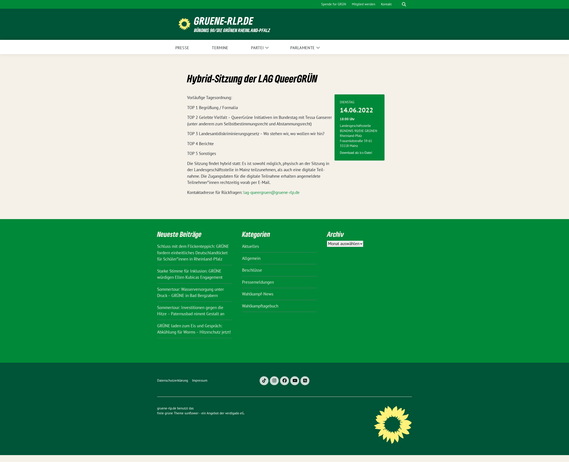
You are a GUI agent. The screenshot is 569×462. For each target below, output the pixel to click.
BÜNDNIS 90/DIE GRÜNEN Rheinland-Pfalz (232, 30)
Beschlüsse (252, 270)
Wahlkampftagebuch (260, 306)
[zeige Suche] (404, 4)
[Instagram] (274, 380)
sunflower (191, 413)
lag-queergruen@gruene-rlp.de (271, 192)
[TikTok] (264, 380)
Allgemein (251, 258)
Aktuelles (250, 246)
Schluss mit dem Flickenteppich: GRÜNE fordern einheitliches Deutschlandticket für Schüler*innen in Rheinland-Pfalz (193, 253)
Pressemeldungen (258, 282)
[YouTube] (294, 380)
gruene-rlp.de (223, 21)
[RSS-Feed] (305, 380)
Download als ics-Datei (356, 153)
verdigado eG (234, 413)
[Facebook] (284, 380)
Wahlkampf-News (257, 294)
